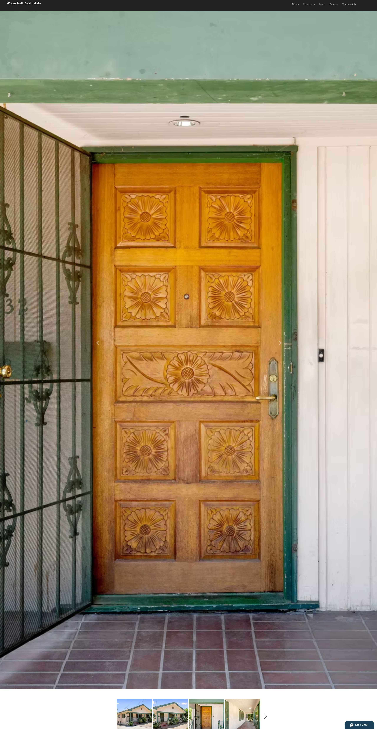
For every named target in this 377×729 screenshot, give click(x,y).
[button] (322, 4)
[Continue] (97, 343)
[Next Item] (265, 716)
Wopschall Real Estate (24, 3)
